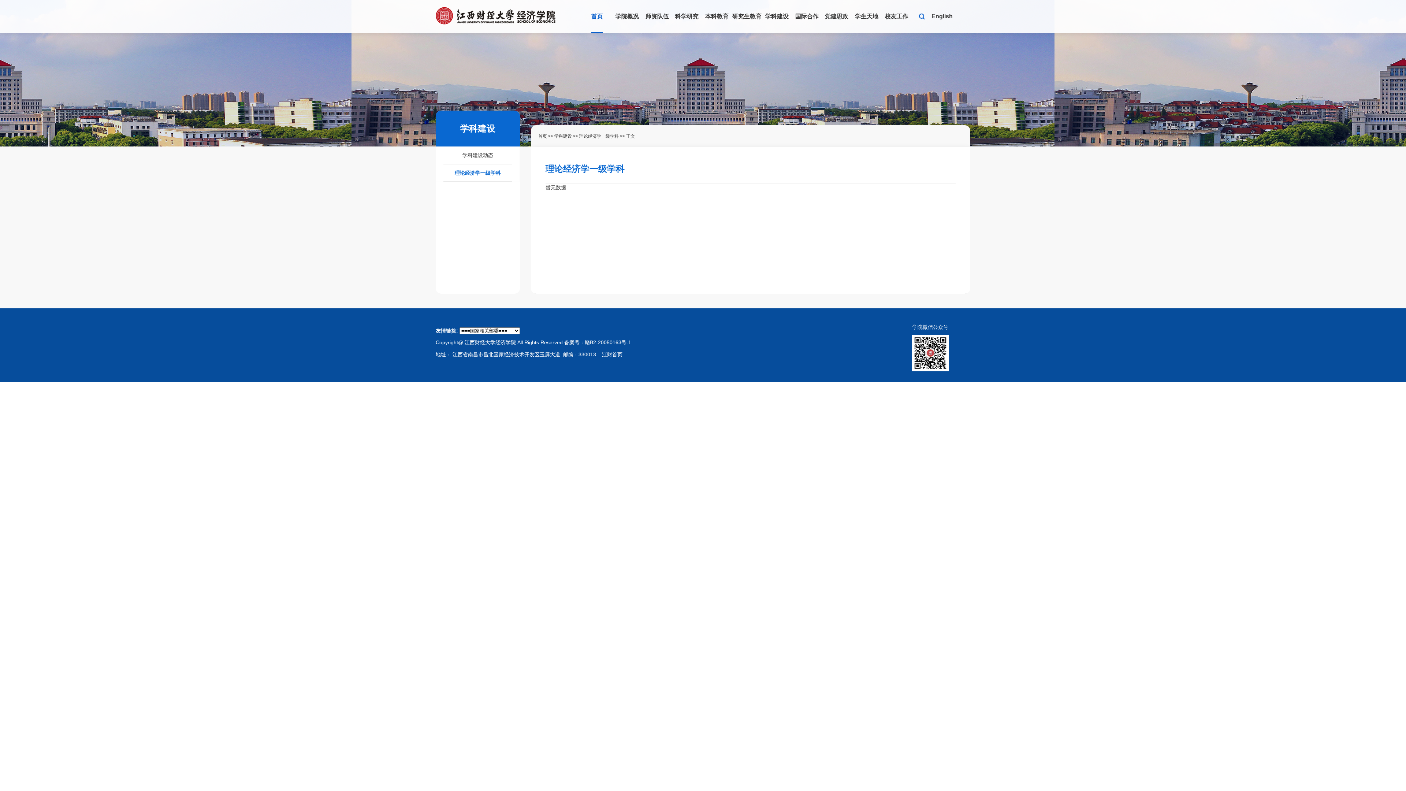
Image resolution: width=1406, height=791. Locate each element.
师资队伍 (657, 16)
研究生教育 (747, 16)
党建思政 (836, 16)
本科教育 (717, 16)
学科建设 (777, 16)
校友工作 (896, 16)
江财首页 (612, 354)
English (942, 16)
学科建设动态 (477, 155)
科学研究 (687, 16)
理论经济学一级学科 (478, 173)
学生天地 (866, 16)
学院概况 (627, 16)
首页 (597, 16)
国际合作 (807, 16)
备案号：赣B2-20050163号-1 (597, 342)
